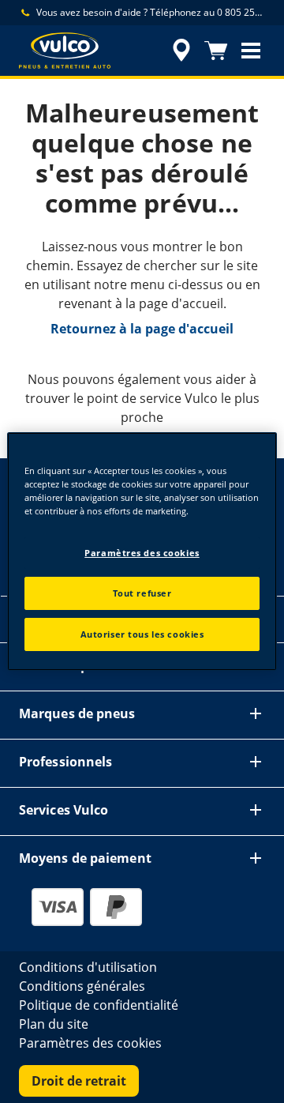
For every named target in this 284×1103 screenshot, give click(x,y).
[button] (251, 50)
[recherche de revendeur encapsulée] (181, 50)
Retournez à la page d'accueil (142, 328)
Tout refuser (142, 593)
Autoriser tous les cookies (142, 634)
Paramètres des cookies (142, 553)
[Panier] (216, 50)
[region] (142, 551)
